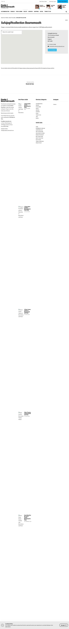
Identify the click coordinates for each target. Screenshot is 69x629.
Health (25, 11)
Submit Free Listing (62, 1)
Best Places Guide (43, 1)
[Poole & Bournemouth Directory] (7, 6)
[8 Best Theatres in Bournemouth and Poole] (21, 462)
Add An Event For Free (40, 133)
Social (41, 11)
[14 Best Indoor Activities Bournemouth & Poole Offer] (21, 257)
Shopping (36, 11)
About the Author (39, 138)
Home (37, 126)
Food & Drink (19, 11)
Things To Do (47, 11)
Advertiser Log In (39, 129)
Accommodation (5, 11)
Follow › (55, 104)
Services (30, 11)
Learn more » (8, 626)
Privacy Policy (39, 142)
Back (66, 20)
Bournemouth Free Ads (40, 128)
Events (37, 118)
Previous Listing (30, 83)
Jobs (37, 116)
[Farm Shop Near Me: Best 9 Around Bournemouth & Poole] (21, 565)
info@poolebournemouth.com (7, 130)
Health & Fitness (4, 17)
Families (13, 11)
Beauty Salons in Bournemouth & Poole (29, 68)
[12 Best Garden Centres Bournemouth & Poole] (21, 154)
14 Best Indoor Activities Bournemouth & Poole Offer (27, 208)
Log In (52, 1)
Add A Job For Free (39, 131)
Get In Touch (38, 139)
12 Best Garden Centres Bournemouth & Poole (27, 105)
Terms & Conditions (40, 141)
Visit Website (53, 49)
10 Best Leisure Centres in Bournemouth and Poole (27, 311)
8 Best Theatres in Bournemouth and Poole (27, 413)
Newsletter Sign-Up (40, 134)
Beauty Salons (12, 17)
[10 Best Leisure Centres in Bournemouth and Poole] (21, 359)
